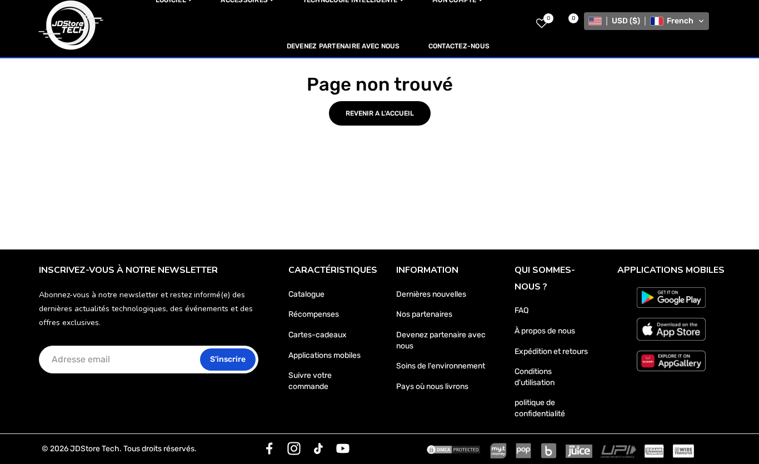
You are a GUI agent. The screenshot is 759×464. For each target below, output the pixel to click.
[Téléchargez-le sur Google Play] (671, 297)
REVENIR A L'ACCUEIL (380, 113)
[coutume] (269, 448)
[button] (646, 21)
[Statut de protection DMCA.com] (453, 449)
